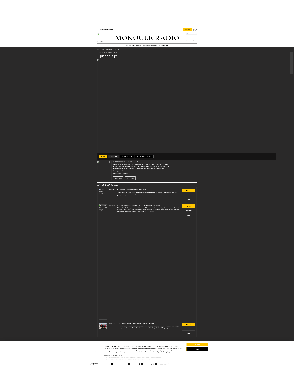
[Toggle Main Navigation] (98, 30)
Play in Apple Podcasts (145, 156)
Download (188, 195)
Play (104, 156)
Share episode (113, 156)
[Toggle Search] (180, 30)
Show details (163, 364)
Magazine (103, 29)
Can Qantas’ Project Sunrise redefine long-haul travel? (136, 323)
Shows (138, 45)
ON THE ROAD (163, 45)
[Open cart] (193, 30)
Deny (197, 349)
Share (188, 199)
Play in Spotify (128, 156)
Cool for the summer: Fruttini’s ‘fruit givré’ (131, 190)
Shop (111, 29)
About (154, 45)
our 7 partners (112, 346)
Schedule (147, 45)
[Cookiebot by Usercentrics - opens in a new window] (94, 364)
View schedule (130, 178)
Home (98, 49)
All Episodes (118, 178)
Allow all (197, 344)
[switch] (128, 364)
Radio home (130, 45)
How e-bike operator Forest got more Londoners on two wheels (138, 205)
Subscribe (187, 30)
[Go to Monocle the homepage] (147, 38)
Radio (108, 29)
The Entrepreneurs (114, 49)
